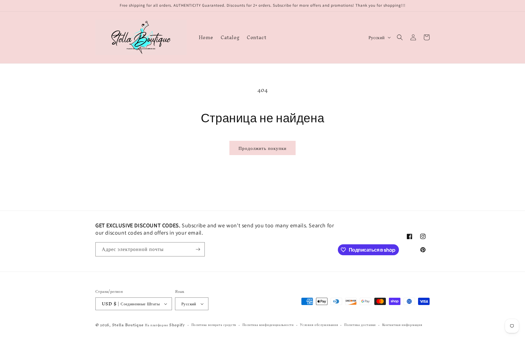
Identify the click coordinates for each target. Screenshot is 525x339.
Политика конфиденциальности (268, 325)
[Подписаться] (197, 249)
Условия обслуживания (319, 325)
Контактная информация (402, 325)
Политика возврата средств (213, 325)
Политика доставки (360, 325)
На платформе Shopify (165, 324)
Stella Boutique (128, 324)
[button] (400, 37)
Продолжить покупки (262, 148)
